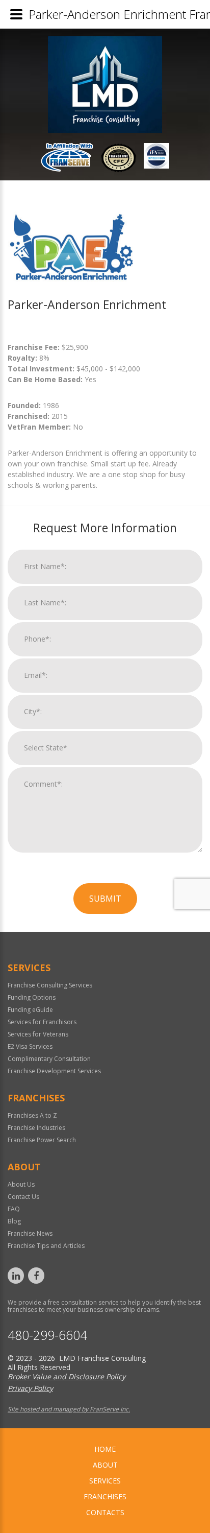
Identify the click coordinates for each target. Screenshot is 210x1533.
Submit (105, 898)
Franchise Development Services (54, 1071)
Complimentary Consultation (49, 1058)
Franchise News (30, 1233)
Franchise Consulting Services (50, 985)
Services (105, 1480)
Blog (14, 1221)
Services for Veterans (38, 1034)
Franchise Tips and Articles (46, 1245)
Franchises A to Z (32, 1115)
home (105, 1449)
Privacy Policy (30, 1388)
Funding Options (32, 997)
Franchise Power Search (42, 1140)
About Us (21, 1184)
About (105, 1465)
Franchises (105, 1496)
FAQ (14, 1209)
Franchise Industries (36, 1127)
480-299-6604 (47, 1335)
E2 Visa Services (30, 1046)
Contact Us (23, 1196)
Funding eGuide (30, 1009)
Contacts (105, 1512)
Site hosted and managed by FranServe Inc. (69, 1409)
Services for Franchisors (42, 1022)
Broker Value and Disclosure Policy (66, 1376)
